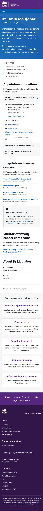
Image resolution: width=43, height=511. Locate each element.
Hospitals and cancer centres (16, 70)
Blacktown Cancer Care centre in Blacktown (18, 152)
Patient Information (9, 476)
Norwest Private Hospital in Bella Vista (20, 146)
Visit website (13, 125)
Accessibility (6, 428)
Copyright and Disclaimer (11, 431)
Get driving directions (16, 116)
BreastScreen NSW (9, 489)
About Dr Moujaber (13, 76)
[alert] (21, 216)
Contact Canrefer (8, 445)
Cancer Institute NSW (32, 413)
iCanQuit (5, 486)
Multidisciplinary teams (14, 73)
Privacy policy (7, 435)
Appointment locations (15, 67)
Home (3, 11)
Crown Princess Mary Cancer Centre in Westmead (20, 98)
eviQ (3, 479)
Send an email (13, 129)
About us (5, 425)
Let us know (24, 400)
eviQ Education (7, 483)
